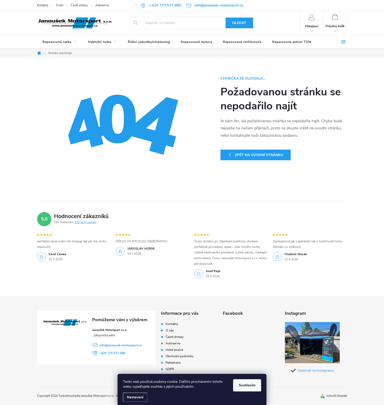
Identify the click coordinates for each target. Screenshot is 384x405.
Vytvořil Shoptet (336, 396)
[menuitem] (60, 42)
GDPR (170, 369)
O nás (59, 5)
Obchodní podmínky (180, 356)
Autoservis (102, 5)
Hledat (239, 22)
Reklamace (173, 363)
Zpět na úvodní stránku (259, 154)
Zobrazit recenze (85, 222)
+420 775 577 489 (112, 353)
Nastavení (135, 397)
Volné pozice (174, 350)
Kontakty (42, 5)
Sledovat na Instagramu (315, 370)
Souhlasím (247, 385)
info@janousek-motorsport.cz (120, 345)
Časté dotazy (79, 5)
